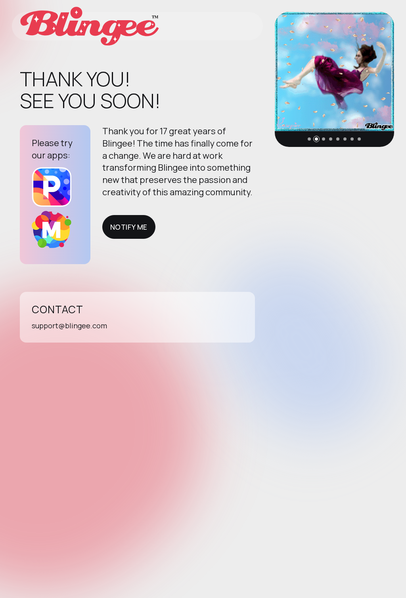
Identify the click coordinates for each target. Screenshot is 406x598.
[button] (309, 139)
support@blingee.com (69, 325)
